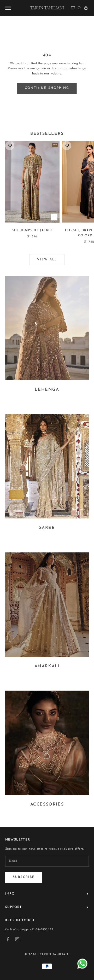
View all (47, 259)
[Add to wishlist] (9, 145)
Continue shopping (47, 88)
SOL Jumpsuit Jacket (32, 230)
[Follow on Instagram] (17, 939)
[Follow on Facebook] (7, 939)
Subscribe (24, 877)
